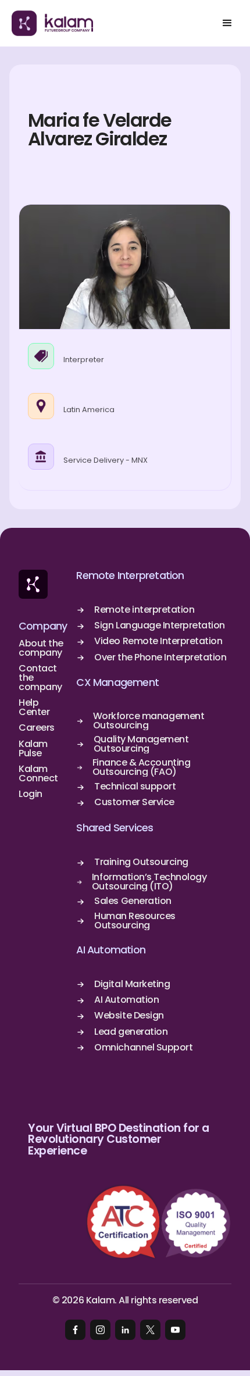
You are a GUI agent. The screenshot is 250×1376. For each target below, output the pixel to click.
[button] (227, 23)
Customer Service (134, 802)
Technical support (135, 786)
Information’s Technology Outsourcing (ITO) (149, 882)
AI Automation (110, 950)
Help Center (34, 707)
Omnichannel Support (143, 1047)
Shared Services (114, 828)
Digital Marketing (132, 984)
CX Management (117, 683)
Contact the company (40, 678)
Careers (37, 727)
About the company (41, 648)
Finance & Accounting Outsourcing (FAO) (141, 767)
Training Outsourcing (141, 862)
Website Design (128, 1015)
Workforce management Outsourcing (148, 721)
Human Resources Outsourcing (135, 921)
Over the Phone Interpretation (160, 657)
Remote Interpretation (130, 576)
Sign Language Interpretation (159, 625)
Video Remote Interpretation (158, 641)
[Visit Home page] (33, 584)
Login (30, 794)
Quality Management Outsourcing (141, 744)
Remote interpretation (144, 609)
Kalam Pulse (33, 748)
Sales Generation (132, 901)
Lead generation (130, 1032)
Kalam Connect (38, 773)
